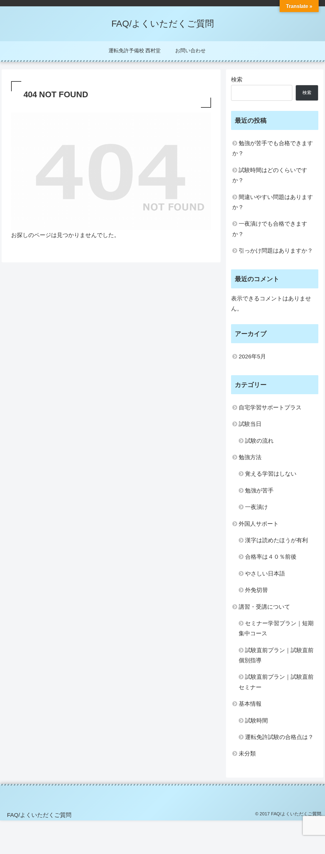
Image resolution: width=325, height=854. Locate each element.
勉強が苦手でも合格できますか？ (272, 148)
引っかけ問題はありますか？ (276, 250)
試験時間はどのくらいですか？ (269, 175)
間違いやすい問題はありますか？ (272, 202)
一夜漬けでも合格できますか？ (269, 229)
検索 (236, 79)
